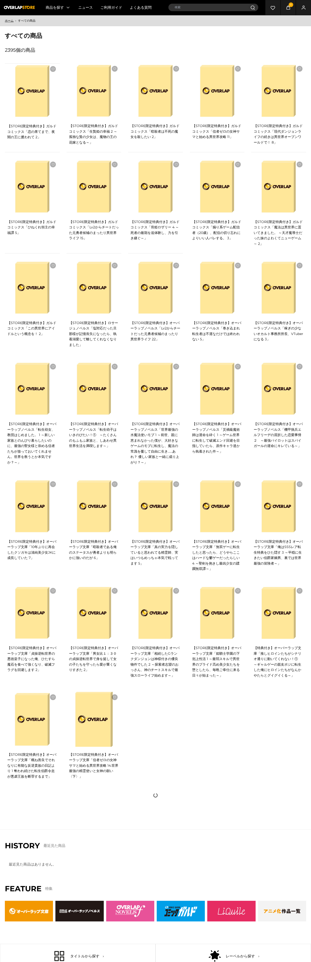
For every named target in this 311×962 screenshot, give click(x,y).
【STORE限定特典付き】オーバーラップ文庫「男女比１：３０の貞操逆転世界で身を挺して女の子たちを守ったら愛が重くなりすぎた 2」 (93, 659)
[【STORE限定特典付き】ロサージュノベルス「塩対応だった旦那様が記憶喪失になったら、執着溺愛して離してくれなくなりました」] (94, 287)
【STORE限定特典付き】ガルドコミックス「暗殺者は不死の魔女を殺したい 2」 (155, 131)
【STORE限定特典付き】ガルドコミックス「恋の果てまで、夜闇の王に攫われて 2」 (31, 131)
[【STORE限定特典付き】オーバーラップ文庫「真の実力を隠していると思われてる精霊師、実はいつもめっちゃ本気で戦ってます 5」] (155, 506)
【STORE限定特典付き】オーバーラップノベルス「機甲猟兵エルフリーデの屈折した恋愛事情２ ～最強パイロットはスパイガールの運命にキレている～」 (278, 435)
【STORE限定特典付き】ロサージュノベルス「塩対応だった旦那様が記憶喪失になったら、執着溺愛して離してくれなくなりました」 (93, 334)
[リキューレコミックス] (231, 911)
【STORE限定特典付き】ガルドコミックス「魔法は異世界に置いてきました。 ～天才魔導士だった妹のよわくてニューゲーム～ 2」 (278, 233)
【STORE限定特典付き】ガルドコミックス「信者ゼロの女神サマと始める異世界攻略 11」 (216, 131)
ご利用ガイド (111, 7)
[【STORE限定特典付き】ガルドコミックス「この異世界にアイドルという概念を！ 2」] (32, 287)
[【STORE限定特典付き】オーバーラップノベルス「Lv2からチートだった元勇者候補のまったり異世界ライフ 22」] (155, 287)
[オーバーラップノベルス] (79, 911)
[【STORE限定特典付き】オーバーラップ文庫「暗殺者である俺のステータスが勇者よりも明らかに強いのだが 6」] (94, 506)
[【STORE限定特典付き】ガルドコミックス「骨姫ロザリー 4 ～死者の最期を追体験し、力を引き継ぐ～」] (155, 186)
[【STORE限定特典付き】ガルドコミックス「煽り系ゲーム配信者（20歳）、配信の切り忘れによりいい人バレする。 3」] (217, 186)
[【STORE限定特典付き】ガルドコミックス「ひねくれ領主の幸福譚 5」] (32, 186)
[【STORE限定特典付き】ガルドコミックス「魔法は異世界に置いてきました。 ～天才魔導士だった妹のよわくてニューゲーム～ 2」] (278, 186)
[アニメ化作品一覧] (282, 911)
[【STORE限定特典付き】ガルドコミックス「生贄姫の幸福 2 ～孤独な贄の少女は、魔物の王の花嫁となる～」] (94, 90)
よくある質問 (141, 7)
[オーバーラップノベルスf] (130, 911)
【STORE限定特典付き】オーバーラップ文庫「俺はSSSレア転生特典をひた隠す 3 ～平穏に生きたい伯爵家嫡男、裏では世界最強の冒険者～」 (278, 552)
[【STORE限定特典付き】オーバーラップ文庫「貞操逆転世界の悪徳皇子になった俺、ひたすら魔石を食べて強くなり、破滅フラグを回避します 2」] (32, 612)
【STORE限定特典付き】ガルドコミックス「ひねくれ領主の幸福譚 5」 (31, 227)
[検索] (252, 7)
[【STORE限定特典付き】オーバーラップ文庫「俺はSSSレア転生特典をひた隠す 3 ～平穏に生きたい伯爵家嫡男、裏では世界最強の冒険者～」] (278, 506)
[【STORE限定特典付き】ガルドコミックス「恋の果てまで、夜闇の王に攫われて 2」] (32, 91)
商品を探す (55, 7)
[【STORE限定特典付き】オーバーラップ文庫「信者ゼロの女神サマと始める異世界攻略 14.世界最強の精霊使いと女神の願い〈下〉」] (94, 719)
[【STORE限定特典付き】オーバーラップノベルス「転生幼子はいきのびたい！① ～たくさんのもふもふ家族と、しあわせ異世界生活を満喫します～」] (94, 388)
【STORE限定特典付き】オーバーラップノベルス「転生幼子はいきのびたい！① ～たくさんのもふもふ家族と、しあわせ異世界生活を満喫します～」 (93, 435)
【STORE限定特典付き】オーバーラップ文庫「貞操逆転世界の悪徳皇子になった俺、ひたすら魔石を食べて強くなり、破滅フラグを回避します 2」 (31, 659)
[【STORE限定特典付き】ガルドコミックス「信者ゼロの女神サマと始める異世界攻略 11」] (217, 90)
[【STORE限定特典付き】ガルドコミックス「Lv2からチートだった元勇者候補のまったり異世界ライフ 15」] (94, 186)
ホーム (9, 20)
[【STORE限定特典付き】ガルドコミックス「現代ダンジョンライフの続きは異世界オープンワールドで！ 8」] (278, 90)
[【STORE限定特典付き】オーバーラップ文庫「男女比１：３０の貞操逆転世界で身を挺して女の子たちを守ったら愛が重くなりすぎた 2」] (94, 612)
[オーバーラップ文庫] (29, 911)
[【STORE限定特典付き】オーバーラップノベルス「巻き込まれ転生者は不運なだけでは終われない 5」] (217, 287)
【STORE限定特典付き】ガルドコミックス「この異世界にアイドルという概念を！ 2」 (31, 328)
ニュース (85, 7)
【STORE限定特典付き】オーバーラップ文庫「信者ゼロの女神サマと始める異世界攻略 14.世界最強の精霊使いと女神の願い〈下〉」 (93, 765)
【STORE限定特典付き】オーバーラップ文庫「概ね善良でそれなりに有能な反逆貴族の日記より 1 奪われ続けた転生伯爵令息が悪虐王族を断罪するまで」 (31, 765)
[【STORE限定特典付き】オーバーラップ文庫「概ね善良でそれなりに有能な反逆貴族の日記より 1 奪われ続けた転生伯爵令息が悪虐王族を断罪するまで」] (32, 719)
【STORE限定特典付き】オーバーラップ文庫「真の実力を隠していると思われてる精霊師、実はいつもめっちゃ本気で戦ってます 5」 (155, 552)
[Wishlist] (272, 7)
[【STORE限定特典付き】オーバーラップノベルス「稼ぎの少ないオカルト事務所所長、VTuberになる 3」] (278, 287)
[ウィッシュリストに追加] (53, 69)
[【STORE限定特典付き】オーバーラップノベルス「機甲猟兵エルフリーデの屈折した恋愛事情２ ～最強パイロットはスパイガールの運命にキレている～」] (278, 388)
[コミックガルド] (181, 911)
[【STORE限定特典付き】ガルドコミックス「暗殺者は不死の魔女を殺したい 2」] (155, 90)
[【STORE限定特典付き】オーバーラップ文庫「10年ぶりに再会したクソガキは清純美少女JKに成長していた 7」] (32, 506)
